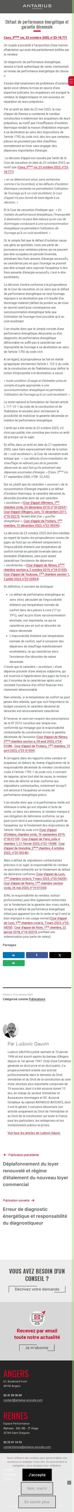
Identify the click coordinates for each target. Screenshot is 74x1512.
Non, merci (37, 1488)
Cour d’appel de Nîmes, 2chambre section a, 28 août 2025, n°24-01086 (36, 741)
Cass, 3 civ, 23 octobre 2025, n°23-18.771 (35, 37)
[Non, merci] (69, 1483)
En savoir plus (37, 1502)
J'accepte (37, 1475)
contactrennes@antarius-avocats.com (27, 1447)
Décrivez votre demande (37, 1289)
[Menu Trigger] (71, 81)
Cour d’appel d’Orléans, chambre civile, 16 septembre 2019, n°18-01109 (34, 834)
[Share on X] (60, 955)
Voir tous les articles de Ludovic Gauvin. (34, 1133)
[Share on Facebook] (37, 955)
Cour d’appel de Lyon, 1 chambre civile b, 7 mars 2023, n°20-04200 (37, 923)
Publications (37, 999)
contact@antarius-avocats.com (23, 1400)
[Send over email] (14, 963)
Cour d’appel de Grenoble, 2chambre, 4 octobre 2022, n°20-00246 (34, 848)
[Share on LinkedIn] (14, 955)
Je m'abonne (36, 1347)
